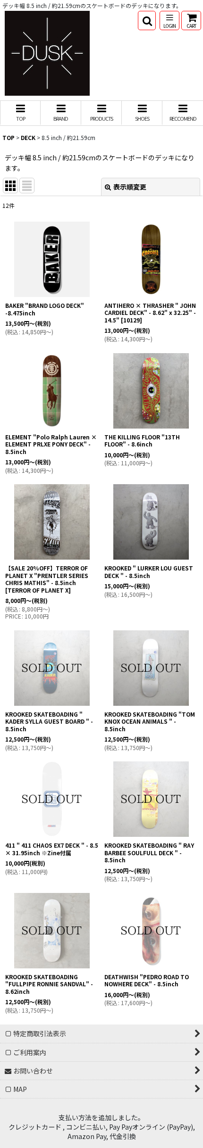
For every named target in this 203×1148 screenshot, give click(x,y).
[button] (147, 20)
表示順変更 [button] (129, 186)
